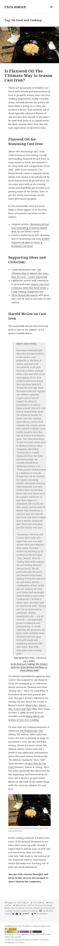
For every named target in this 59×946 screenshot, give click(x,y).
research (16, 910)
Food (51, 902)
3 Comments (42, 913)
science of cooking (29, 910)
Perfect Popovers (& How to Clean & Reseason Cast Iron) (30, 242)
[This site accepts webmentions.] (23, 931)
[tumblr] (32, 914)
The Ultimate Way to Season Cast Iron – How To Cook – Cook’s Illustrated (30, 273)
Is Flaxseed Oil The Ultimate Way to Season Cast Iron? (28, 75)
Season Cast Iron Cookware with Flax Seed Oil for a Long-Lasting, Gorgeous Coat (30, 288)
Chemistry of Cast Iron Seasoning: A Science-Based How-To (30, 228)
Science (8, 905)
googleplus (26, 913)
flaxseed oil (41, 905)
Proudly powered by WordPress (19, 926)
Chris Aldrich (15, 7)
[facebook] (16, 914)
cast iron (31, 905)
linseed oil (37, 908)
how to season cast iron (21, 908)
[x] (13, 914)
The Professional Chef (31, 730)
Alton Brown (21, 905)
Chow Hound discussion (24, 295)
